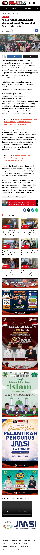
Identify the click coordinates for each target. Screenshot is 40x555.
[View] (30, 56)
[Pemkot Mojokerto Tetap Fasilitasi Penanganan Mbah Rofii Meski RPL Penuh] (10, 263)
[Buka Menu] (33, 3)
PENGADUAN (6, 544)
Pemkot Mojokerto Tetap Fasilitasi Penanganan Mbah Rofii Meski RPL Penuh (9, 273)
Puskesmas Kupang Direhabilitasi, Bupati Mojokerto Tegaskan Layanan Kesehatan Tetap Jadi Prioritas (28, 273)
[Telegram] (32, 210)
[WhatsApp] (36, 210)
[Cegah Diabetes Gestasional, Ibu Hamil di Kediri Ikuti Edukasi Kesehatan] (10, 243)
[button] (30, 3)
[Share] (14, 56)
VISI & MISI (24, 546)
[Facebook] (24, 210)
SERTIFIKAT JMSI (29, 541)
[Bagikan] (36, 30)
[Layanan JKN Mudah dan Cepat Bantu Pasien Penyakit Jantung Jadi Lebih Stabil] (10, 223)
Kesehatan (5, 16)
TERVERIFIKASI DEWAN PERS (11, 541)
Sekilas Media (6, 30)
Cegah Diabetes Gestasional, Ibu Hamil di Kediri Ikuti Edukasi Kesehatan (10, 253)
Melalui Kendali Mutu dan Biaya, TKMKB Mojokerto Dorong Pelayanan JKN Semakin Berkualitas (28, 233)
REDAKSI (4, 546)
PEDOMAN (13, 546)
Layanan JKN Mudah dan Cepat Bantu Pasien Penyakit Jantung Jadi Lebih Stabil (10, 233)
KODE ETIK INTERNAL (20, 544)
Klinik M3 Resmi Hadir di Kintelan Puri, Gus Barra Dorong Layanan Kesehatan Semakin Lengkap (29, 253)
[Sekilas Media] (14, 3)
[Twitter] (28, 210)
